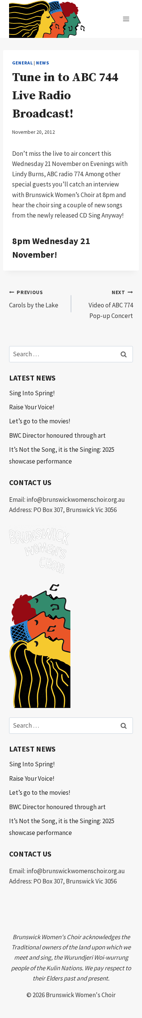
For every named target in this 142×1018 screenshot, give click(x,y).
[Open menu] (126, 19)
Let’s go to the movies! (39, 421)
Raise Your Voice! (32, 407)
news (42, 63)
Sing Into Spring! (32, 393)
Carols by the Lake (33, 299)
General (22, 63)
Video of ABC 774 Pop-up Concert (111, 304)
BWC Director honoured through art (57, 435)
